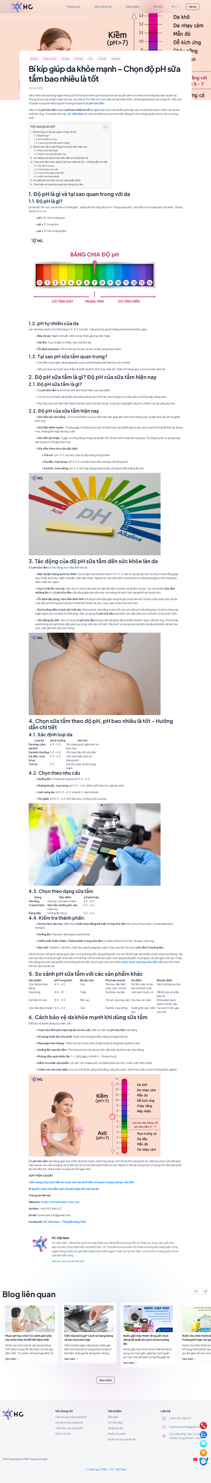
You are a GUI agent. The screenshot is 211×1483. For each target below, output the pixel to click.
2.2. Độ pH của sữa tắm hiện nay (50, 154)
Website (56, 1261)
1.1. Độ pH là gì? (41, 135)
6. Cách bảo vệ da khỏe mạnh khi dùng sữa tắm (56, 184)
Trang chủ (73, 6)
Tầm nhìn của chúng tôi (69, 1428)
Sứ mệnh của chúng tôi (69, 1422)
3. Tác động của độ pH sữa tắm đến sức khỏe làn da (59, 157)
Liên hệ (192, 6)
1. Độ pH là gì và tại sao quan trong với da (53, 131)
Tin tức (158, 6)
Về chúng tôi (103, 6)
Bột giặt (113, 1417)
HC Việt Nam (60, 1238)
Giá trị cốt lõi (62, 1433)
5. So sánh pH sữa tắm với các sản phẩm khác (55, 180)
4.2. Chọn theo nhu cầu (46, 169)
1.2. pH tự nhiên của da (45, 139)
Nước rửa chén (117, 1433)
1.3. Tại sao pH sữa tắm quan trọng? (52, 142)
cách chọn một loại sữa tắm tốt (142, 962)
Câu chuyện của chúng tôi (71, 1417)
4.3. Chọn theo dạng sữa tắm (49, 172)
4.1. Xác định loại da (44, 165)
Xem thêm (10, 1358)
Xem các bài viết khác (73, 1261)
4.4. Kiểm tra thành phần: (47, 176)
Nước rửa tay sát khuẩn (122, 1439)
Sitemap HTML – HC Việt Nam (107, 1469)
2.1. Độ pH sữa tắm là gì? (46, 150)
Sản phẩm (132, 6)
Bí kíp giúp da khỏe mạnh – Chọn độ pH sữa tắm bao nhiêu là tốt (53, 17)
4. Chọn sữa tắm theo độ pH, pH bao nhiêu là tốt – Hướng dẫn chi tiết (69, 161)
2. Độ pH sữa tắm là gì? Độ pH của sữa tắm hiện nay (58, 146)
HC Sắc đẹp (115, 1422)
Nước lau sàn (115, 1428)
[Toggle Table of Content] (104, 127)
